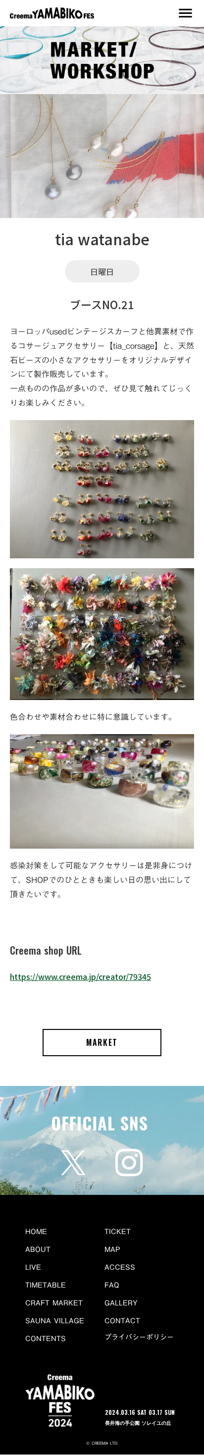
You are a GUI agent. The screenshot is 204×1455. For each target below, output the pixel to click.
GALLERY (121, 1303)
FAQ (111, 1285)
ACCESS (119, 1267)
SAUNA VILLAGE (54, 1321)
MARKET (102, 1042)
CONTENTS (45, 1339)
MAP (112, 1249)
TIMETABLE (45, 1285)
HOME (36, 1232)
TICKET (117, 1232)
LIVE (33, 1267)
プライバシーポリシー (139, 1338)
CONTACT (122, 1321)
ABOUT (38, 1249)
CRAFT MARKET (54, 1303)
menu (185, 13)
